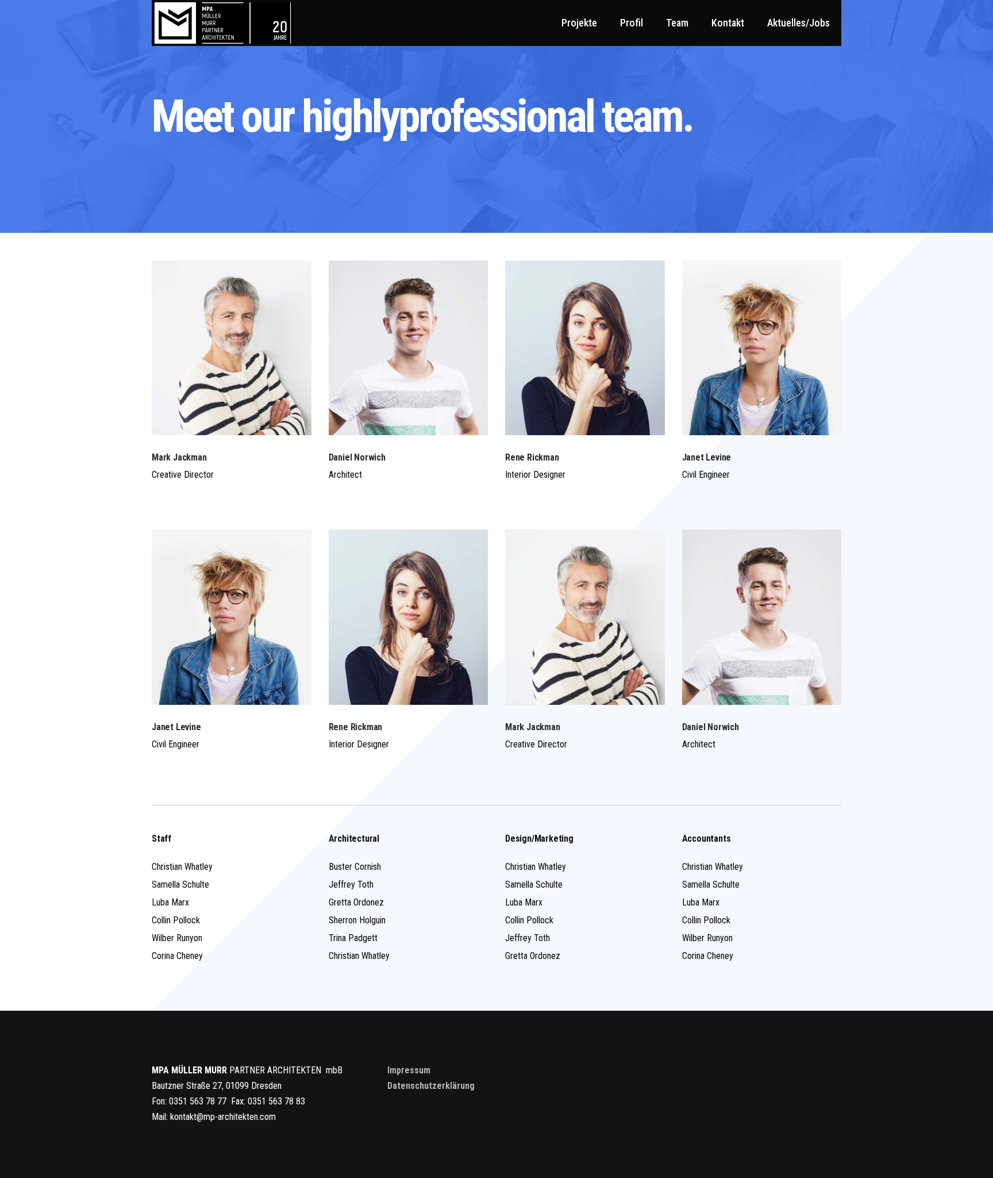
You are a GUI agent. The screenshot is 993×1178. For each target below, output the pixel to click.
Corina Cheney (177, 955)
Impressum (408, 1070)
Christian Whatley (182, 866)
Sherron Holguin (357, 920)
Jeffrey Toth (351, 884)
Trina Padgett (353, 938)
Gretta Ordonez (356, 902)
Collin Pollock (176, 920)
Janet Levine (707, 457)
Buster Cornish (355, 866)
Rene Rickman (532, 457)
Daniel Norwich (357, 457)
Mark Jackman (179, 457)
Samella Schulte (180, 884)
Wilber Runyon (177, 938)
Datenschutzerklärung (431, 1085)
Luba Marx (170, 902)
